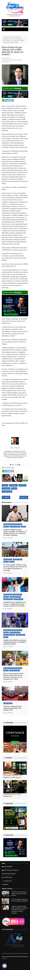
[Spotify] (19, 465)
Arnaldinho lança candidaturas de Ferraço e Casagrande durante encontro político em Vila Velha (14, 604)
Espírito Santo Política (15, 596)
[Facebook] (15, 465)
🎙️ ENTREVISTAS (7, 877)
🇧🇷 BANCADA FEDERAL (9, 873)
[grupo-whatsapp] (15, 88)
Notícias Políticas (8, 599)
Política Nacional (6, 61)
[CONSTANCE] (15, 739)
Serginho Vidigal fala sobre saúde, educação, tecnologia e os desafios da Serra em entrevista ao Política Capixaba (19, 910)
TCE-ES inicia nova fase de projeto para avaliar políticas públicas (19, 893)
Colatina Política (7, 559)
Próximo (23, 497)
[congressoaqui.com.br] (15, 818)
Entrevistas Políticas (15, 526)
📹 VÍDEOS (5, 884)
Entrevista (6, 488)
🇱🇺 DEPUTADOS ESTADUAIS (10, 870)
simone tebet (7, 491)
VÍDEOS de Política (14, 670)
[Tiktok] (17, 465)
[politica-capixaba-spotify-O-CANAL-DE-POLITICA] (15, 305)
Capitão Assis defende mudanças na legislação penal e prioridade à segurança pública (14, 642)
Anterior (7, 497)
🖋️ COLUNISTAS (7, 881)
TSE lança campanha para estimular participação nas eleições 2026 (12, 708)
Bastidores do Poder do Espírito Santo (13, 60)
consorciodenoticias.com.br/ (10, 460)
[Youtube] (10, 465)
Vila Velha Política (18, 599)
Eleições (23, 485)
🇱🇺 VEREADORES (7, 866)
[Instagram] (13, 465)
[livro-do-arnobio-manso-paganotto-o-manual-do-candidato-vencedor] (15, 478)
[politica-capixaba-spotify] (15, 22)
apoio (5, 485)
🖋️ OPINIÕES (7, 758)
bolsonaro (14, 485)
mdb (15, 488)
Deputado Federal (18, 559)
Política (23, 526)
